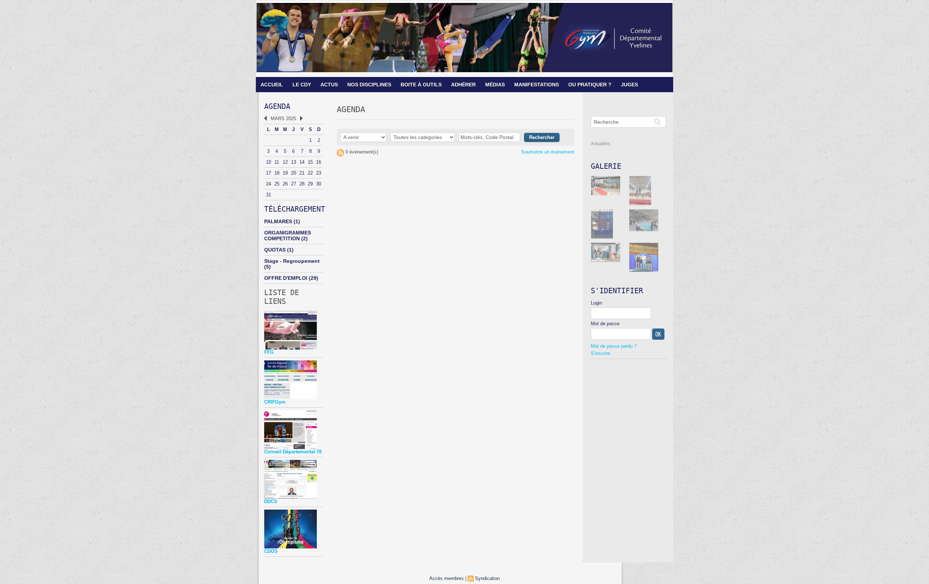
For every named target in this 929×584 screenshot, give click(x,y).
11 (276, 162)
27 (293, 184)
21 (301, 173)
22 (310, 173)
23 (318, 173)
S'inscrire (600, 353)
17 (268, 173)
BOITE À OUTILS (421, 84)
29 (310, 184)
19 (285, 173)
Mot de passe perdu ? (614, 346)
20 (293, 173)
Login (596, 303)
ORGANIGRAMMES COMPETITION (287, 235)
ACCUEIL (272, 84)
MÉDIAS (495, 84)
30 (318, 184)
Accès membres (446, 578)
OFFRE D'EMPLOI (285, 278)
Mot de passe (605, 323)
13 (293, 162)
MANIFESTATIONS (536, 84)
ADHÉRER (463, 84)
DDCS (270, 501)
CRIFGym (275, 402)
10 (268, 162)
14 (301, 162)
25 (276, 184)
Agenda (277, 106)
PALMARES (278, 221)
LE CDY (301, 84)
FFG (269, 352)
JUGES (629, 84)
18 (276, 173)
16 (318, 162)
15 (310, 162)
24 (268, 184)
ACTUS (329, 84)
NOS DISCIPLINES (369, 84)
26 (285, 184)
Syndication (487, 578)
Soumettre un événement (547, 152)
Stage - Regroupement (292, 261)
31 (268, 194)
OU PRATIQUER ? (589, 84)
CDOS (271, 551)
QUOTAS (275, 250)
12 (285, 162)
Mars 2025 (283, 118)
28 (301, 184)
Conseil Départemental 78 (293, 451)
